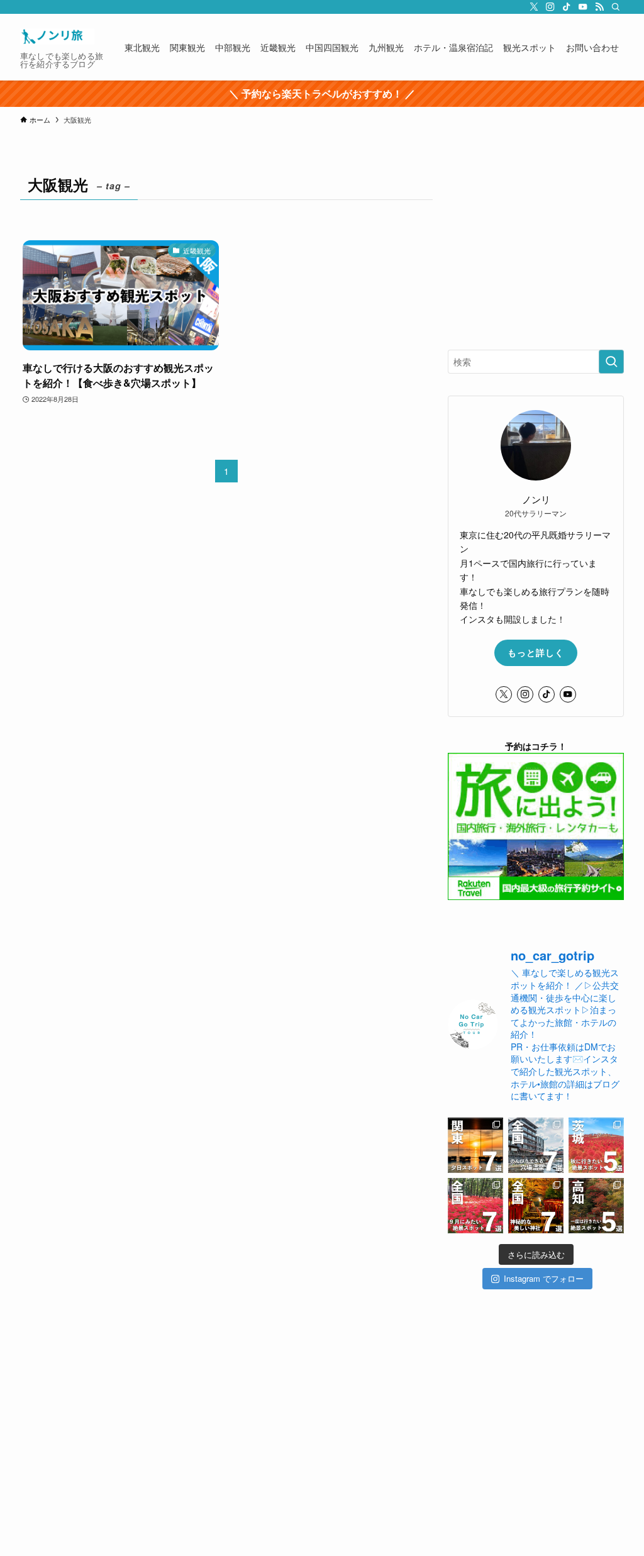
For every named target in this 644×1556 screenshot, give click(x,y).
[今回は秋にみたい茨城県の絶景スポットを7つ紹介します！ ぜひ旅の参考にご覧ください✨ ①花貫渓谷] (596, 1145)
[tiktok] (566, 7)
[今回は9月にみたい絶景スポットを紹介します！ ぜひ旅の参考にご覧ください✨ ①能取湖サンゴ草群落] (475, 1205)
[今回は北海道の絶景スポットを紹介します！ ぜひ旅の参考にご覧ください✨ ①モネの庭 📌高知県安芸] (596, 1205)
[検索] (616, 7)
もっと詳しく (536, 652)
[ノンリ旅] (57, 36)
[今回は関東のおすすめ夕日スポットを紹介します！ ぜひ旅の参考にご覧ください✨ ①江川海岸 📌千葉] (475, 1145)
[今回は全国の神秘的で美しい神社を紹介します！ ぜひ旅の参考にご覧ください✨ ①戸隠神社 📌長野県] (536, 1205)
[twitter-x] (534, 7)
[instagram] (550, 7)
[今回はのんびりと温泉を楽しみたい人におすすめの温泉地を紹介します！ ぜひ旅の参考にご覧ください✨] (536, 1145)
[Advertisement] (536, 249)
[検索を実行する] (611, 362)
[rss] (599, 7)
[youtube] (583, 7)
